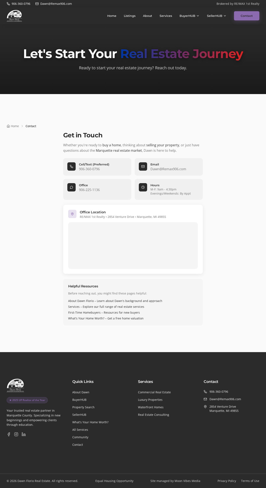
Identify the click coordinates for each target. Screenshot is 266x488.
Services (166, 16)
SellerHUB (214, 16)
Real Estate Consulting (153, 415)
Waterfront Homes (151, 407)
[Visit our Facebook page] (9, 434)
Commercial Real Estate (154, 392)
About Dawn (80, 392)
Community (80, 437)
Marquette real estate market (119, 150)
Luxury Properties (150, 400)
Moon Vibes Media (187, 481)
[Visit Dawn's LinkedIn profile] (24, 434)
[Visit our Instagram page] (16, 434)
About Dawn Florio (81, 301)
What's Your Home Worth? (86, 318)
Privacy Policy (227, 481)
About (147, 16)
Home (111, 16)
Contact (247, 16)
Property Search (83, 407)
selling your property (162, 145)
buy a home (111, 145)
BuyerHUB (187, 16)
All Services (80, 430)
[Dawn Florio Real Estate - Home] (14, 16)
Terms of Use (250, 481)
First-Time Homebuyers (84, 312)
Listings (129, 16)
